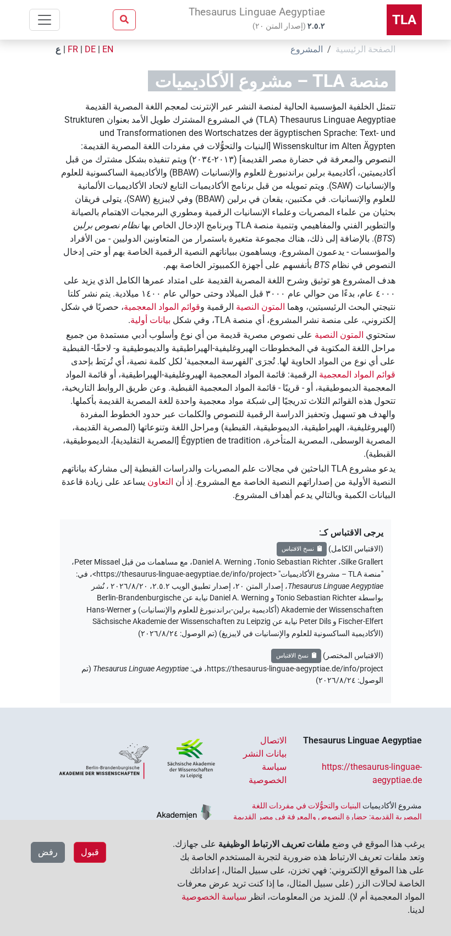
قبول (90, 852)
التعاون (160, 482)
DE (90, 49)
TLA (404, 20)
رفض (48, 852)
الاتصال (273, 740)
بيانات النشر (265, 753)
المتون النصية (260, 307)
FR (73, 49)
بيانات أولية (150, 320)
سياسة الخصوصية (214, 896)
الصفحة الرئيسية (365, 49)
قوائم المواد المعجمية (162, 307)
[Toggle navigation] (44, 20)
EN (107, 49)
